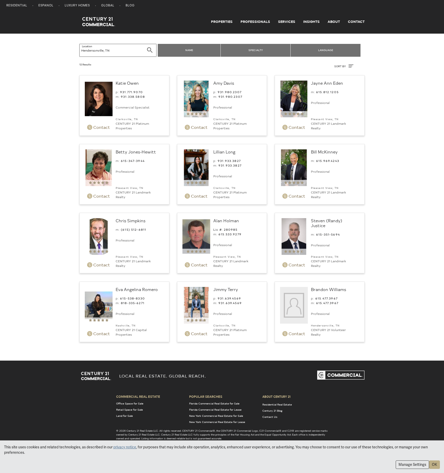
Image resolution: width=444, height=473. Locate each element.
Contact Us (269, 417)
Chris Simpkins (130, 220)
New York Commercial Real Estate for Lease (217, 422)
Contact (356, 22)
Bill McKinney (324, 152)
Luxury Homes (77, 5)
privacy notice (124, 447)
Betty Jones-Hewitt (136, 152)
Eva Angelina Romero (137, 289)
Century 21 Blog (272, 410)
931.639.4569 (229, 298)
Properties (222, 22)
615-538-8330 (132, 298)
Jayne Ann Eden (327, 83)
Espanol (46, 5)
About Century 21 (276, 396)
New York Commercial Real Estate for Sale (216, 416)
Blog (130, 5)
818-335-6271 (132, 303)
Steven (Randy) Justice (326, 223)
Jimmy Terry (225, 289)
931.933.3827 (229, 161)
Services (286, 22)
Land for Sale (124, 416)
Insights (311, 22)
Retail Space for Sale (129, 409)
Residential (16, 5)
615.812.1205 (327, 92)
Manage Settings (412, 464)
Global (107, 5)
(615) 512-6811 (133, 229)
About (334, 22)
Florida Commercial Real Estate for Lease (215, 409)
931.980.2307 (230, 92)
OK (434, 464)
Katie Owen (127, 83)
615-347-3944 (133, 161)
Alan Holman (226, 220)
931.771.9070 (131, 92)
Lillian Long (224, 152)
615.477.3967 (326, 298)
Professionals (255, 22)
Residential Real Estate (277, 404)
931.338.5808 (133, 96)
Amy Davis (223, 83)
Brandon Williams (328, 289)
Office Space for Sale (129, 403)
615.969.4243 (327, 161)
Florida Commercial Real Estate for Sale (214, 403)
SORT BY (340, 66)
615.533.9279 (230, 234)
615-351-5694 (328, 234)
